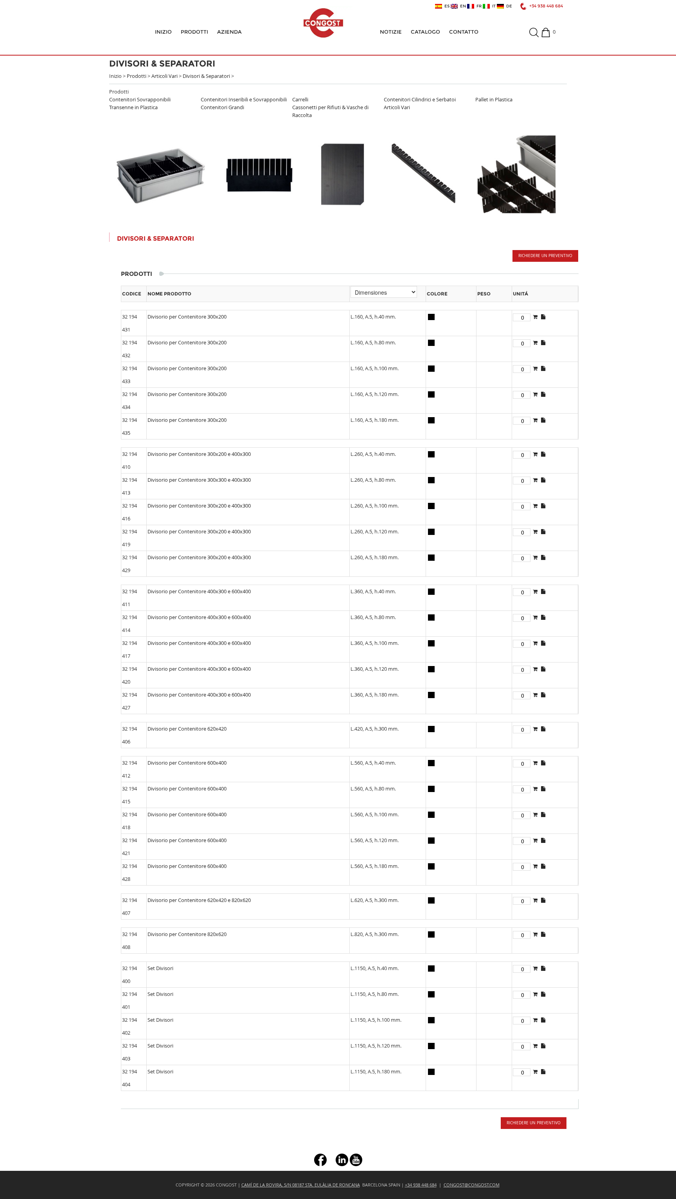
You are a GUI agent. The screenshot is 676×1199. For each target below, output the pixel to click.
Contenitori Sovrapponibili (140, 99)
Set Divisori (160, 968)
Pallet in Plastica (493, 99)
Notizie (391, 32)
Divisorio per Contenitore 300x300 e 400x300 (199, 479)
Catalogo (425, 32)
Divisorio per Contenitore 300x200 (187, 316)
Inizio (163, 32)
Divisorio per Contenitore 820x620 (187, 934)
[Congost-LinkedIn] (342, 1159)
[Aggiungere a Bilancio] (535, 316)
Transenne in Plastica (133, 107)
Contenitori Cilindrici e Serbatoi (420, 99)
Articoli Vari (164, 75)
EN (462, 6)
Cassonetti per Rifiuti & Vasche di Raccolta (330, 111)
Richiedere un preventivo (545, 255)
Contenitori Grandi (222, 107)
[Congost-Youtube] (356, 1159)
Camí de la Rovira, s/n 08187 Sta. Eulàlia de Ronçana (300, 1185)
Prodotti (194, 32)
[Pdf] (543, 316)
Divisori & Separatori (206, 75)
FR (478, 6)
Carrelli (300, 99)
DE (508, 6)
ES (445, 6)
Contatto (463, 32)
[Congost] (323, 23)
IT (493, 6)
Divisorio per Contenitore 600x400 (187, 762)
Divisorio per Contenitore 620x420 (187, 728)
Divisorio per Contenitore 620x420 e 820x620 (199, 900)
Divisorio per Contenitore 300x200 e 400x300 (199, 453)
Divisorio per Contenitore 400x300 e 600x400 (199, 591)
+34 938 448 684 (546, 6)
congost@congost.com (472, 1185)
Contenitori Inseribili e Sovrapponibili (244, 99)
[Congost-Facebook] (320, 1159)
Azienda (229, 32)
